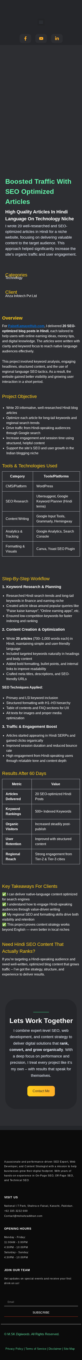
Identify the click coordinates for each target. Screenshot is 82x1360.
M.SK (18, 1334)
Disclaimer (55, 1348)
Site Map (69, 1348)
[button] (41, 22)
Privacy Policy (14, 1348)
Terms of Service (35, 1348)
